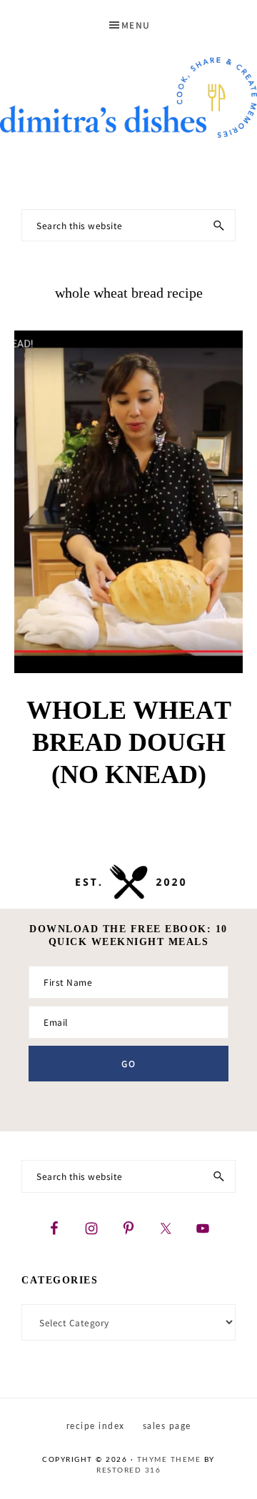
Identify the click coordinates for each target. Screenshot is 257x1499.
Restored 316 (128, 1470)
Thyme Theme (169, 1459)
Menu (136, 25)
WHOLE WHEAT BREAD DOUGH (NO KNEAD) (128, 742)
